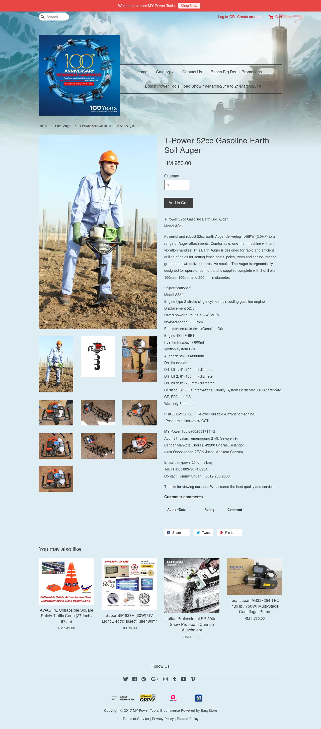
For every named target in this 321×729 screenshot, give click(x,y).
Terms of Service (136, 718)
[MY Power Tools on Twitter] (125, 679)
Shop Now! (189, 6)
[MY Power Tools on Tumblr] (175, 679)
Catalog (163, 72)
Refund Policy (188, 718)
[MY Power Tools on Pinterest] (143, 679)
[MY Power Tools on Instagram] (165, 679)
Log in (223, 16)
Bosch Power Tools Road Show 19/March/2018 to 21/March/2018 (203, 86)
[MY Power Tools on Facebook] (134, 679)
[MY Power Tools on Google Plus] (154, 679)
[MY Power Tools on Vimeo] (193, 679)
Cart (278, 16)
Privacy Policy (163, 718)
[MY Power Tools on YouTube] (184, 679)
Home (142, 72)
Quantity (171, 176)
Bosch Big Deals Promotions (236, 72)
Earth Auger (63, 125)
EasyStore (209, 710)
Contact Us (192, 72)
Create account (249, 16)
